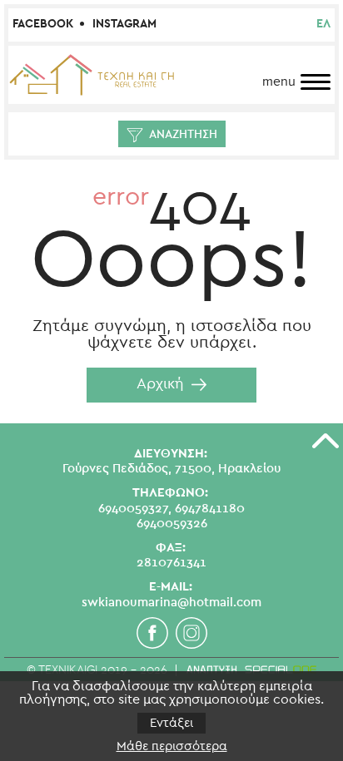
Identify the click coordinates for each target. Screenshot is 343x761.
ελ (323, 24)
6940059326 (172, 523)
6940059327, (135, 508)
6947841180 (210, 508)
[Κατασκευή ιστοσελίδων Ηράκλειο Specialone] (251, 669)
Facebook (42, 24)
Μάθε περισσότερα (172, 746)
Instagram (124, 24)
